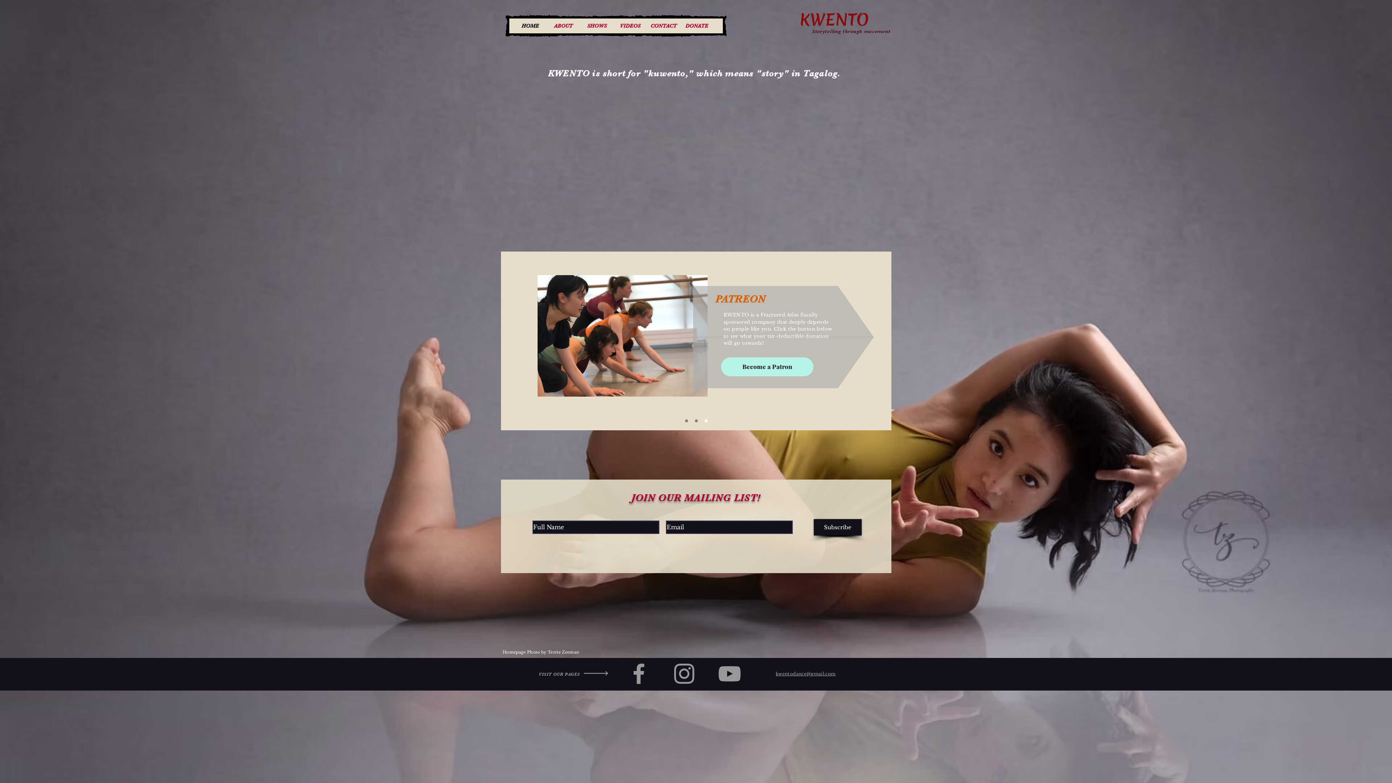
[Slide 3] (706, 420)
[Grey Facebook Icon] (638, 673)
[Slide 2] (686, 420)
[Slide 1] (696, 420)
